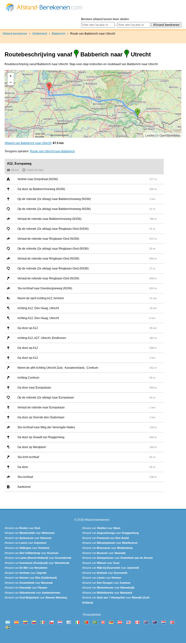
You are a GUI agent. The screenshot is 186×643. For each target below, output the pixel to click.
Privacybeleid (92, 614)
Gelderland (39, 33)
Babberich (58, 33)
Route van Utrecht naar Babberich (52, 151)
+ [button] (11, 76)
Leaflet (149, 135)
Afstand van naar (22, 528)
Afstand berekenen (14, 33)
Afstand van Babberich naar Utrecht (28, 143)
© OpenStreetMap (168, 135)
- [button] (11, 82)
